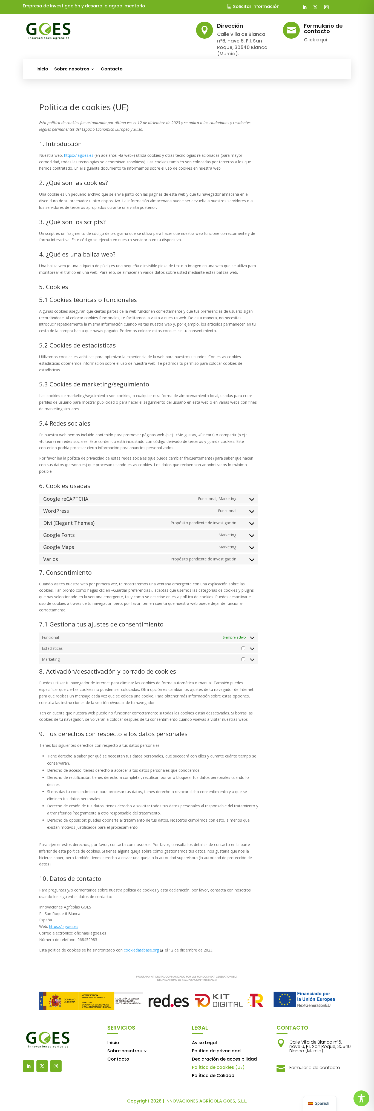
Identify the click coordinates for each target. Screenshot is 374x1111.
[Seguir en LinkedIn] (304, 7)
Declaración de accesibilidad (224, 1059)
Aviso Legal (204, 1043)
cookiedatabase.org (141, 950)
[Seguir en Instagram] (326, 7)
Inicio (42, 69)
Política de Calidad (213, 1076)
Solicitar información (256, 6)
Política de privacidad (216, 1051)
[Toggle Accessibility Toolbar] (361, 1098)
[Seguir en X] (315, 7)
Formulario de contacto (314, 1067)
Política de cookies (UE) (218, 1068)
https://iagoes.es (78, 155)
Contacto (112, 69)
